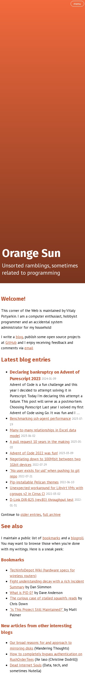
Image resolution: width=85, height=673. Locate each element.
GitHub (11, 342)
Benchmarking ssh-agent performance (40, 418)
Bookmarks (12, 559)
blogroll (77, 538)
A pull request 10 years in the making (40, 441)
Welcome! (13, 298)
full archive (52, 514)
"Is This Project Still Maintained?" (37, 609)
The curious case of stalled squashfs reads (43, 598)
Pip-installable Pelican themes (34, 482)
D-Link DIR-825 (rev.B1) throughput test (41, 499)
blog (19, 336)
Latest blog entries (26, 359)
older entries (30, 514)
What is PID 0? (21, 592)
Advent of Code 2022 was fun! (34, 453)
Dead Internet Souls (26, 665)
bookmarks (51, 538)
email (28, 348)
